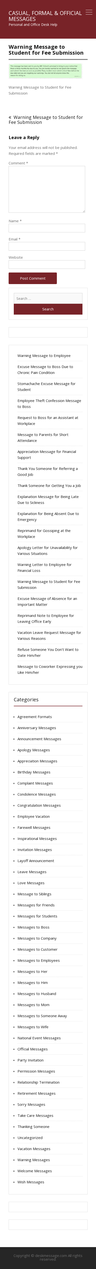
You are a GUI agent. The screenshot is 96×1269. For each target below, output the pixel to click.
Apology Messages (33, 749)
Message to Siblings (34, 893)
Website (16, 257)
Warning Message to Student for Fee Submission (46, 119)
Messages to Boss (33, 927)
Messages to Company (37, 938)
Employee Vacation (33, 816)
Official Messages (32, 1048)
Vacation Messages (33, 1148)
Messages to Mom (33, 1004)
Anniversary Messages (36, 727)
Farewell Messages (33, 827)
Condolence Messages (36, 794)
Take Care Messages (35, 1115)
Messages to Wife (32, 1026)
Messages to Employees (38, 960)
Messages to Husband (36, 993)
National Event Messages (39, 1037)
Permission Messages (36, 1071)
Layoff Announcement (35, 860)
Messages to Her (32, 971)
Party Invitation (30, 1060)
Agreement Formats (34, 716)
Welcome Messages (34, 1170)
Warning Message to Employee (44, 355)
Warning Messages (33, 1159)
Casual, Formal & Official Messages (45, 15)
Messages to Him (32, 982)
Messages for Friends (36, 904)
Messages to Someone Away (42, 1015)
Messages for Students (37, 916)
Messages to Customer (37, 949)
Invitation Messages (34, 849)
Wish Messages (30, 1181)
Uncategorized (30, 1137)
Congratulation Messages (39, 805)
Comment (18, 163)
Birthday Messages (33, 772)
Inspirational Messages (37, 838)
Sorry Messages (31, 1104)
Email (14, 239)
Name (15, 220)
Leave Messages (32, 871)
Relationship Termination (38, 1082)
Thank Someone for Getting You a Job (49, 485)
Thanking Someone (33, 1126)
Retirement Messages (36, 1093)
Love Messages (31, 882)
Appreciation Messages (37, 760)
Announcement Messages (39, 738)
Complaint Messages (35, 783)
